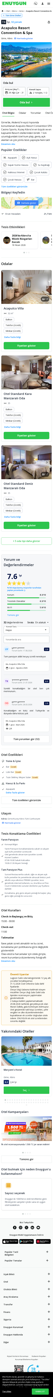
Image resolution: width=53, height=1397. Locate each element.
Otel (6, 1281)
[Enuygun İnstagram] (20, 1228)
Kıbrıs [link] (14, 11)
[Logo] (14, 3)
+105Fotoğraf (15, 73)
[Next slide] (47, 287)
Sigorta (7, 1319)
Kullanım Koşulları (39, 1356)
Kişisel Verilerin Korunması (17, 1356)
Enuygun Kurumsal (13, 1327)
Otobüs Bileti (10, 1289)
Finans (7, 1312)
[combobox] (16, 92)
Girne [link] (21, 11)
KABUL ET (40, 1391)
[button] (26, 59)
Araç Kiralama (11, 1296)
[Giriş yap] (42, 3)
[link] (2, 11)
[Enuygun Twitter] (26, 1228)
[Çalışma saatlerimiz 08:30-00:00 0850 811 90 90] (35, 2)
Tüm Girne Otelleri (13, 15)
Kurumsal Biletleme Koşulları (26, 1359)
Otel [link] (8, 11)
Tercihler (6, 1391)
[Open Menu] (49, 4)
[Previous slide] (6, 287)
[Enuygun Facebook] (14, 1228)
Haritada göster (28, 203)
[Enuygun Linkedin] (32, 1228)
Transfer (8, 1304)
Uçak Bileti (9, 1274)
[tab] (8, 113)
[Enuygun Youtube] (38, 1228)
